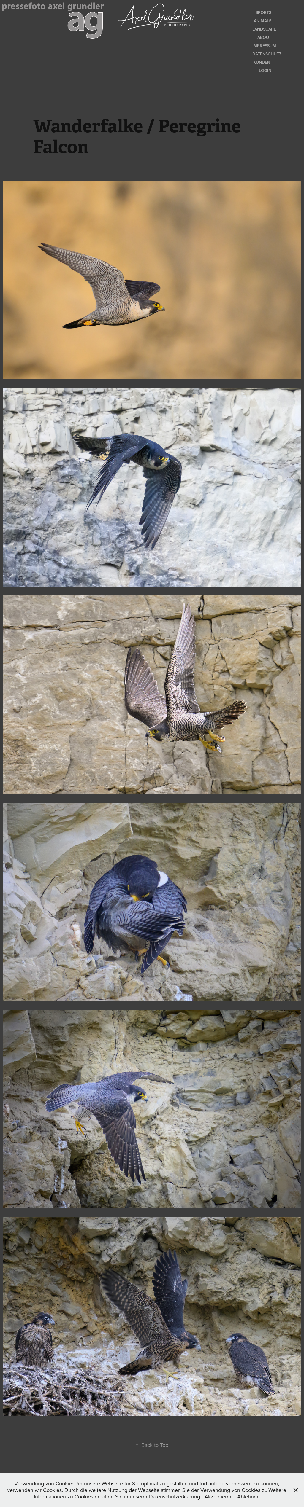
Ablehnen (248, 1496)
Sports (263, 12)
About (264, 37)
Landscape (264, 29)
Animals (262, 21)
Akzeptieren (219, 1496)
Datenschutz (266, 54)
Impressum (264, 46)
